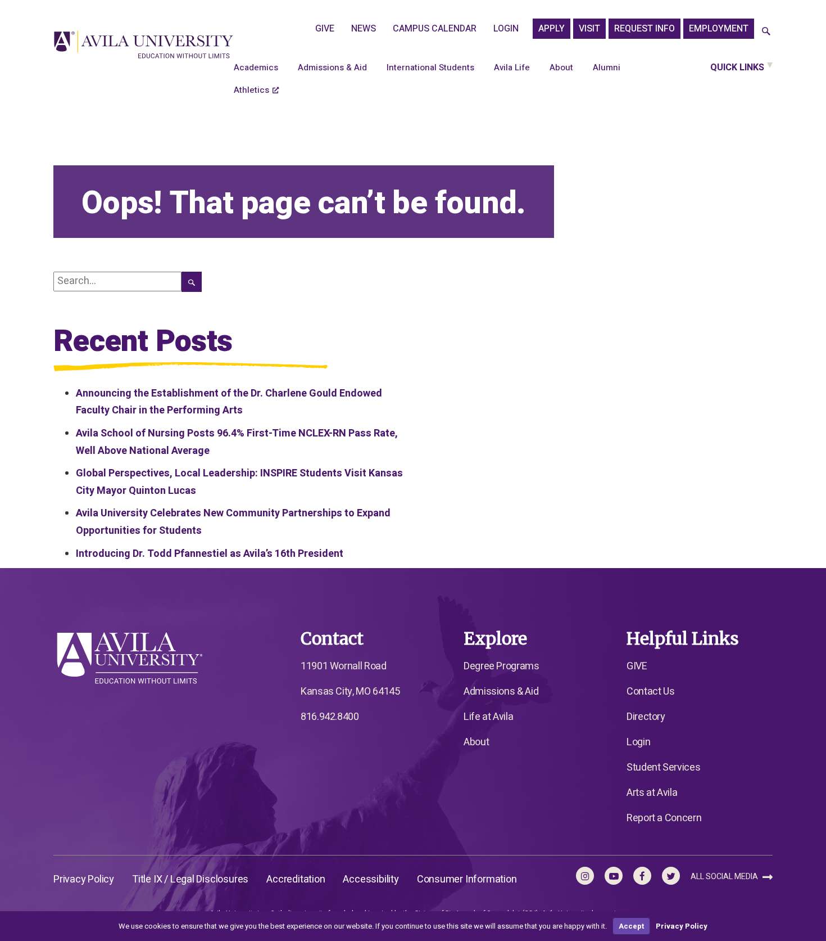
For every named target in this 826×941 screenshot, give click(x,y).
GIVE (324, 28)
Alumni (606, 67)
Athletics (251, 90)
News (363, 28)
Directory (646, 716)
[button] (766, 32)
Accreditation (295, 879)
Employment (718, 28)
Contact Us (650, 691)
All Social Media (725, 877)
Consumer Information (467, 879)
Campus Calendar (434, 28)
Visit (589, 28)
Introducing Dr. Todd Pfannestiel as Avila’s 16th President (209, 553)
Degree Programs (501, 666)
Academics (256, 67)
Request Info (644, 28)
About (561, 67)
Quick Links (737, 67)
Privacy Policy (83, 879)
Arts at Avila (652, 792)
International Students (430, 67)
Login (506, 28)
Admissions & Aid (332, 67)
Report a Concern (664, 818)
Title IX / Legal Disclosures (190, 879)
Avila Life (512, 67)
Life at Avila (488, 716)
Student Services (663, 767)
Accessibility (370, 879)
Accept (631, 926)
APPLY (551, 28)
